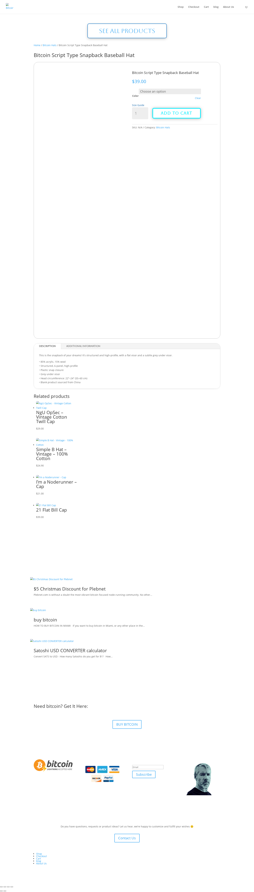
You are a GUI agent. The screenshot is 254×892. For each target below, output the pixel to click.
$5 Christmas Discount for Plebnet (70, 589)
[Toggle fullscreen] (4, 886)
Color (135, 95)
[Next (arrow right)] (4, 890)
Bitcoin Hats (50, 45)
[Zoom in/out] (1, 886)
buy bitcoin (45, 620)
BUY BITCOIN (127, 724)
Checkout (193, 7)
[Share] (8, 886)
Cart (206, 7)
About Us (228, 7)
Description (47, 346)
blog (216, 7)
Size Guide (138, 105)
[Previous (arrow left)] (1, 890)
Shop (181, 7)
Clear (198, 98)
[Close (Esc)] (11, 886)
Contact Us (127, 838)
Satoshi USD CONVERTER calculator (70, 650)
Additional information (83, 346)
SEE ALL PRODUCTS (127, 30)
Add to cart (176, 113)
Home (37, 45)
